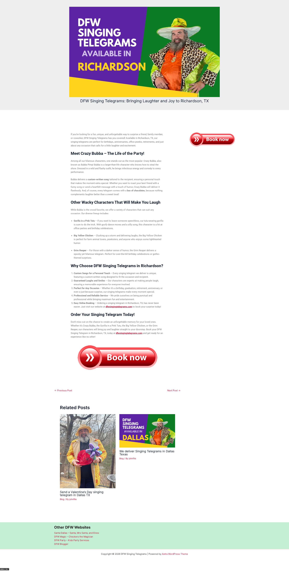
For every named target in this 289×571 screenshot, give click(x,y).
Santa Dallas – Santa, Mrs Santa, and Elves (76, 532)
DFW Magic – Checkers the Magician (73, 536)
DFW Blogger (61, 544)
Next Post (173, 390)
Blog (62, 499)
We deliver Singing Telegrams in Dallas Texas (146, 452)
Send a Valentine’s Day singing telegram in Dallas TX (81, 493)
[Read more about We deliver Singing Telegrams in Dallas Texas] (147, 430)
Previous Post (63, 390)
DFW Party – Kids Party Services (71, 540)
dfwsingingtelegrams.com (119, 306)
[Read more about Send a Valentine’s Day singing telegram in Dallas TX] (88, 451)
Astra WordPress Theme (175, 553)
